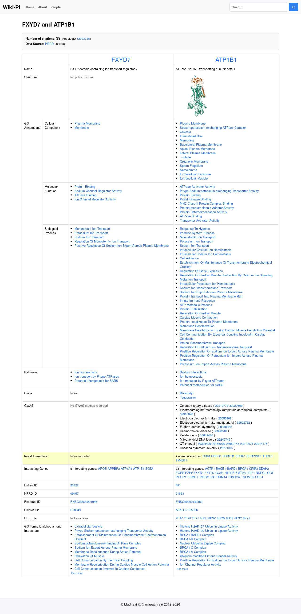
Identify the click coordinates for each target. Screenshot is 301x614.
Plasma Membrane (87, 123)
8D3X (230, 518)
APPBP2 (114, 468)
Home (30, 7)
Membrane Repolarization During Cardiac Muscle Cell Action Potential (227, 330)
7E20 (187, 518)
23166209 (218, 443)
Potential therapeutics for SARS (96, 380)
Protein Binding (85, 186)
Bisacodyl (186, 393)
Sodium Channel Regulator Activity (98, 190)
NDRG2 (261, 472)
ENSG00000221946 (83, 501)
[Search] (293, 7)
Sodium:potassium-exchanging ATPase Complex (213, 127)
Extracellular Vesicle (194, 178)
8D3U (203, 518)
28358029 (225, 426)
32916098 (186, 414)
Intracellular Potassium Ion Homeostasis (207, 283)
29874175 (260, 443)
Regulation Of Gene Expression (201, 271)
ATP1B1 (226, 59)
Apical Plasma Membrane (197, 148)
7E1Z (179, 518)
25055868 (224, 418)
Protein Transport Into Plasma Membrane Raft (211, 296)
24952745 (232, 443)
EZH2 (189, 472)
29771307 (226, 448)
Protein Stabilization (193, 309)
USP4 (259, 477)
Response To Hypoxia (195, 228)
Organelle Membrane (194, 161)
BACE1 (221, 468)
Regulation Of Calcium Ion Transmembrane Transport (216, 347)
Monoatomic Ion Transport (92, 228)
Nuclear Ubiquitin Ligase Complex (203, 543)
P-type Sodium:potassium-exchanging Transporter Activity (219, 190)
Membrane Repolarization (197, 326)
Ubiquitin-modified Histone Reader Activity (208, 556)
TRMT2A (234, 477)
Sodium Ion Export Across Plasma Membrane (211, 292)
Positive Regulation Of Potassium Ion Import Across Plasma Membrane (221, 357)
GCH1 (219, 472)
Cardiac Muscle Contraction (199, 317)
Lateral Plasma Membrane (198, 153)
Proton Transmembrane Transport (202, 342)
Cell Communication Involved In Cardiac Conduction (110, 568)
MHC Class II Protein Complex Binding (206, 203)
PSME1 (192, 477)
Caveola (185, 131)
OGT (270, 472)
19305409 (204, 443)
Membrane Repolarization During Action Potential (108, 551)
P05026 (192, 510)
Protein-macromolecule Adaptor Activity (207, 207)
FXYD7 (121, 59)
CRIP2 (253, 468)
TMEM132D (207, 477)
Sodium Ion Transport (89, 237)
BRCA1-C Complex (193, 547)
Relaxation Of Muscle (89, 556)
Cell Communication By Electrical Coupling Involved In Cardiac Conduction (222, 336)
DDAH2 (264, 468)
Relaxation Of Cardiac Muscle (200, 313)
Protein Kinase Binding (195, 199)
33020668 (235, 405)
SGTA (149, 468)
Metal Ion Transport (193, 279)
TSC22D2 (247, 477)
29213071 (246, 443)
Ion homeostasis (86, 372)
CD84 (206, 456)
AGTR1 (210, 468)
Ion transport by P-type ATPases (97, 376)
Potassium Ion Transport (91, 233)
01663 (180, 493)
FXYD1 (199, 472)
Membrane (82, 127)
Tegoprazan (188, 397)
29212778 (221, 405)
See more (77, 573)
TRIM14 (221, 477)
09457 (74, 493)
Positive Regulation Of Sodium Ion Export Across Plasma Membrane (122, 245)
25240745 (223, 439)
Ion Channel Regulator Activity (95, 199)
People (56, 7)
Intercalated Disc (191, 136)
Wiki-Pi (11, 7)
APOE (102, 468)
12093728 (83, 38)
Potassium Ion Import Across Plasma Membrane (213, 364)
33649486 (206, 435)
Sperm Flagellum (191, 165)
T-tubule (185, 157)
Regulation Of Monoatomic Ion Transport (102, 241)
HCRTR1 (228, 456)
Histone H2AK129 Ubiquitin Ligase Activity (209, 530)
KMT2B (240, 472)
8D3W (221, 518)
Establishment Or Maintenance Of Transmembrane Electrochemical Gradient (226, 264)
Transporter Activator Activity (200, 220)
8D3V (212, 518)
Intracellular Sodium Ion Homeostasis (205, 254)
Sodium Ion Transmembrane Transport (206, 287)
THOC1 (268, 456)
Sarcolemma (188, 170)
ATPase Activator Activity (197, 186)
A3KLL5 (181, 510)
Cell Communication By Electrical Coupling (104, 560)
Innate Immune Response (197, 300)
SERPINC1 (254, 456)
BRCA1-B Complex (193, 539)
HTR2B (229, 472)
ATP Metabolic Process (196, 304)
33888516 (220, 431)
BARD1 (232, 468)
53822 (74, 485)
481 (178, 485)
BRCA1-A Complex (193, 551)
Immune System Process (197, 233)
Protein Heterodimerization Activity (203, 212)
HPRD (49, 43)
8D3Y (238, 518)
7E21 (195, 518)
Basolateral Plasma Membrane (201, 144)
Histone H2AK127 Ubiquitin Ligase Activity (209, 526)
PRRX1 (240, 456)
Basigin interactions (193, 372)
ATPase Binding (85, 195)
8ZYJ (246, 518)
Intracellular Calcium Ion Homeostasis (206, 249)
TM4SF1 (181, 460)
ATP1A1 (126, 468)
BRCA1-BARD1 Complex (197, 534)
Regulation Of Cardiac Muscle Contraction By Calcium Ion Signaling (226, 275)
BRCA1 (243, 468)
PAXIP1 (181, 477)
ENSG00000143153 (189, 501)
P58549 (75, 510)
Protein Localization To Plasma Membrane (209, 321)
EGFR (180, 472)
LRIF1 (251, 472)
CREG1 (216, 456)
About (42, 7)
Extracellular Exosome (195, 174)
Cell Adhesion (189, 258)
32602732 (243, 422)
